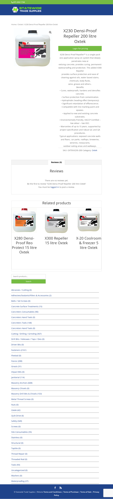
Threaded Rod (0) (19, 459)
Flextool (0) (16, 355)
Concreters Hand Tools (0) (23, 317)
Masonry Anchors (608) (21, 383)
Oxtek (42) (15, 410)
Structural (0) (17, 443)
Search (28, 281)
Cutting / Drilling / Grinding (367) (26, 333)
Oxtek (20, 24)
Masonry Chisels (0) (20, 388)
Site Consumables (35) (21, 432)
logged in (54, 187)
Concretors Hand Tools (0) (23, 328)
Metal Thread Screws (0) (22, 399)
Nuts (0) (14, 404)
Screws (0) (16, 426)
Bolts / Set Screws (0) (20, 301)
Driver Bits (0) (17, 344)
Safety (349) (16, 421)
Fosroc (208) (16, 361)
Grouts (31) (16, 366)
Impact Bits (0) (17, 372)
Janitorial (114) (18, 377)
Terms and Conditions (53, 492)
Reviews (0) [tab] (56, 162)
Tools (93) (15, 464)
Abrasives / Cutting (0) (21, 290)
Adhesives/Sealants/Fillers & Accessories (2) (31, 295)
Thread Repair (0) (19, 453)
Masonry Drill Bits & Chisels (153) (26, 393)
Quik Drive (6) (17, 415)
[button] (50, 32)
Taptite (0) (16, 448)
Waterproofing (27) (19, 481)
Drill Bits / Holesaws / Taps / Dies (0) (27, 339)
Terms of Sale (85, 492)
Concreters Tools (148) (21, 322)
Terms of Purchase (71, 492)
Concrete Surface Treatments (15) (26, 306)
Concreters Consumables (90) (24, 311)
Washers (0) (16, 475)
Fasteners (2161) (18, 350)
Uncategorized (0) (19, 470)
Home (13, 24)
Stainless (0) (16, 437)
